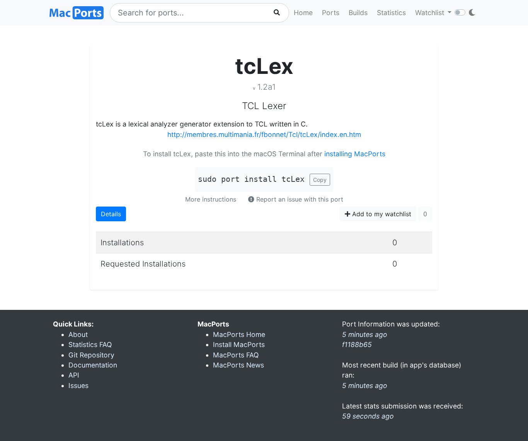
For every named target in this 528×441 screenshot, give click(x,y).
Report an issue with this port (298, 199)
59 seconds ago (368, 416)
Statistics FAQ (90, 344)
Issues (78, 385)
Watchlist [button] (430, 13)
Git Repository (91, 355)
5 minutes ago (364, 385)
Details (111, 214)
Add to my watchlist (380, 214)
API (73, 375)
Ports (330, 13)
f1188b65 (357, 344)
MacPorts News (238, 365)
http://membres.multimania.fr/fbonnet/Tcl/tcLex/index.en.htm (264, 134)
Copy (320, 179)
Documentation (92, 365)
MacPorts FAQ (236, 355)
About (78, 334)
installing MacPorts (354, 154)
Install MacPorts (239, 344)
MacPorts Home (239, 334)
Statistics (391, 13)
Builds (358, 13)
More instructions (210, 199)
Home (303, 13)
